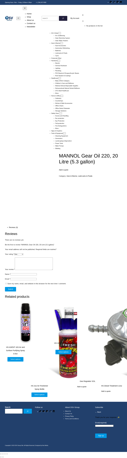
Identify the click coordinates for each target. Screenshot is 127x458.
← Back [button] (98, 412)
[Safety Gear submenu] (60, 113)
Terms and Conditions (72, 418)
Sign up (101, 436)
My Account (74, 18)
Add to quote (81, 387)
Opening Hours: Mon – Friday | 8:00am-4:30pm (18, 2)
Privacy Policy (69, 416)
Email (7, 279)
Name (8, 274)
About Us (68, 411)
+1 (36, 2)
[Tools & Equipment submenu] (64, 133)
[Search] (63, 18)
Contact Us (68, 413)
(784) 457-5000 (42, 2)
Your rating (9, 254)
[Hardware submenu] (58, 61)
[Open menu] (18, 18)
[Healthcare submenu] (59, 78)
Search (7, 407)
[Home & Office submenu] (61, 96)
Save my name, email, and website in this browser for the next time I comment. (36, 284)
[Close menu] (25, 8)
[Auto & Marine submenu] (61, 43)
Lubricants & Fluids (85, 176)
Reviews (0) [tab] (13, 227)
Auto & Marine (72, 176)
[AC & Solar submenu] (59, 33)
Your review (10, 269)
